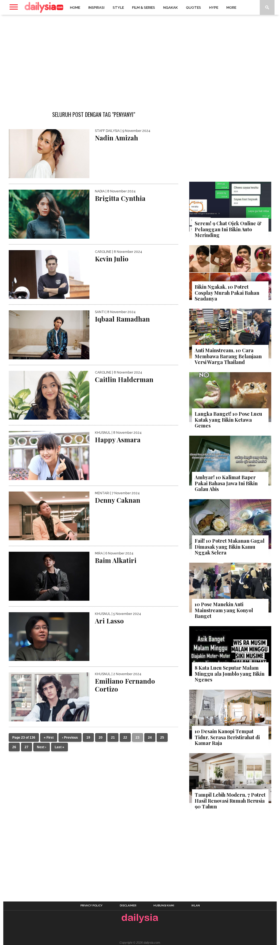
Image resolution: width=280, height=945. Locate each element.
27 (26, 747)
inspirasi (96, 7)
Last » (59, 747)
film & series (143, 7)
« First (49, 737)
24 (150, 737)
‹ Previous (70, 737)
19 (88, 737)
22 (125, 737)
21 (113, 737)
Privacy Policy (91, 905)
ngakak (170, 7)
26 (14, 747)
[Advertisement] (140, 58)
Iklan (195, 905)
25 (162, 737)
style (118, 7)
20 (101, 737)
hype (213, 7)
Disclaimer (128, 905)
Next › (41, 747)
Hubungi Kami (163, 905)
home (75, 7)
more (231, 7)
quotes (193, 7)
